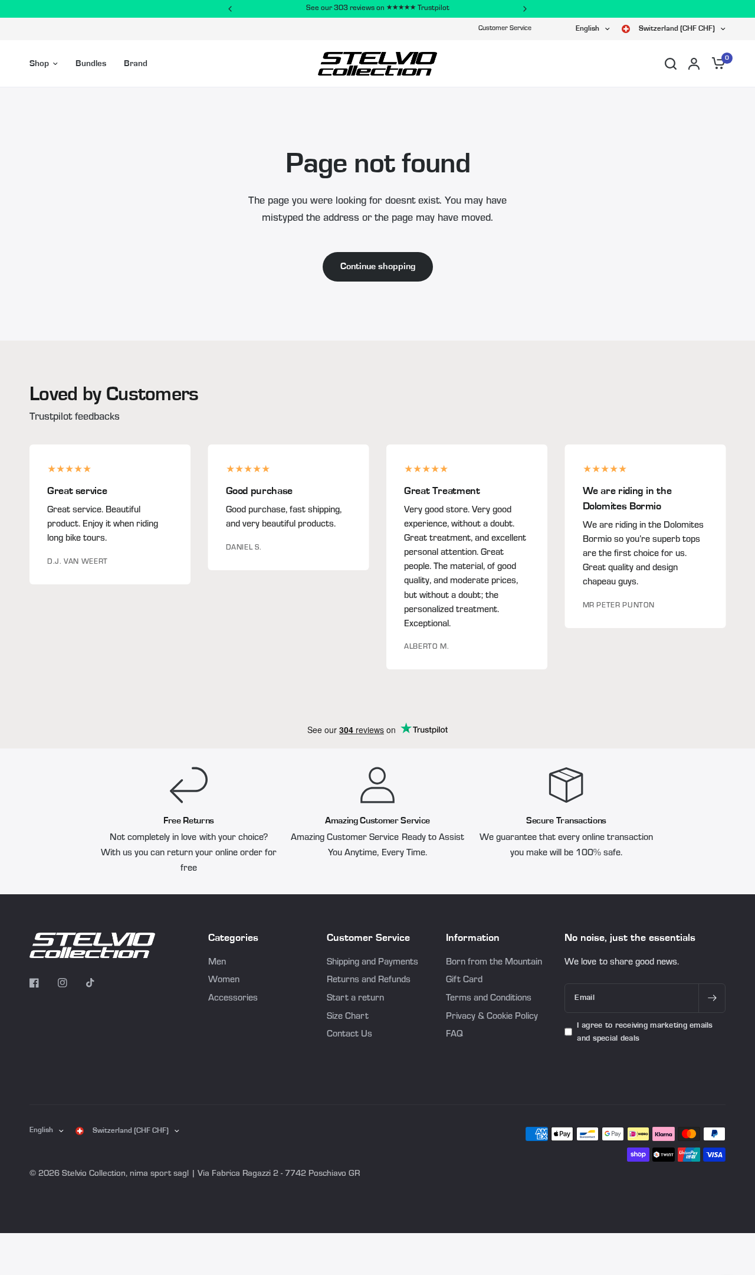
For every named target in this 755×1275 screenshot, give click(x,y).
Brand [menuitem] (135, 63)
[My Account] (693, 63)
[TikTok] (99, 983)
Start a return (355, 998)
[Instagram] (71, 983)
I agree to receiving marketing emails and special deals (645, 1031)
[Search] (670, 63)
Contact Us (349, 1034)
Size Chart (348, 1017)
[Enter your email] (712, 998)
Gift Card (464, 980)
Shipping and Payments (372, 962)
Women (223, 980)
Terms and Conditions (488, 998)
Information (473, 938)
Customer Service (504, 28)
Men (217, 962)
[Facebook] (42, 983)
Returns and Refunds (369, 980)
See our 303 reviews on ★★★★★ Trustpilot (377, 8)
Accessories (233, 998)
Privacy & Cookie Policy (492, 1017)
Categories (233, 938)
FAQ (454, 1034)
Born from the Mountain (494, 962)
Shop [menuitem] (39, 63)
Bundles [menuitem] (91, 63)
